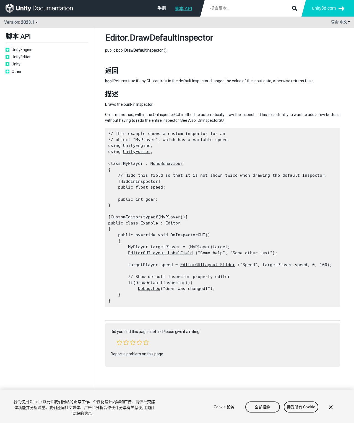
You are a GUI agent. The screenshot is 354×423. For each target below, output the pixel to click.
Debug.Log (149, 288)
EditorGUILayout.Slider (207, 264)
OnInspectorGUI (211, 120)
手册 (161, 8)
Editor (116, 37)
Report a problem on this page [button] (137, 354)
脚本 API (183, 8)
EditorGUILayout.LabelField (160, 252)
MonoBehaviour (166, 163)
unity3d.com (324, 8)
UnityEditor (136, 151)
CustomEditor (125, 217)
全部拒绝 (262, 407)
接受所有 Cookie (301, 407)
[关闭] (330, 407)
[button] (119, 342)
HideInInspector (139, 181)
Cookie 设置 (224, 407)
